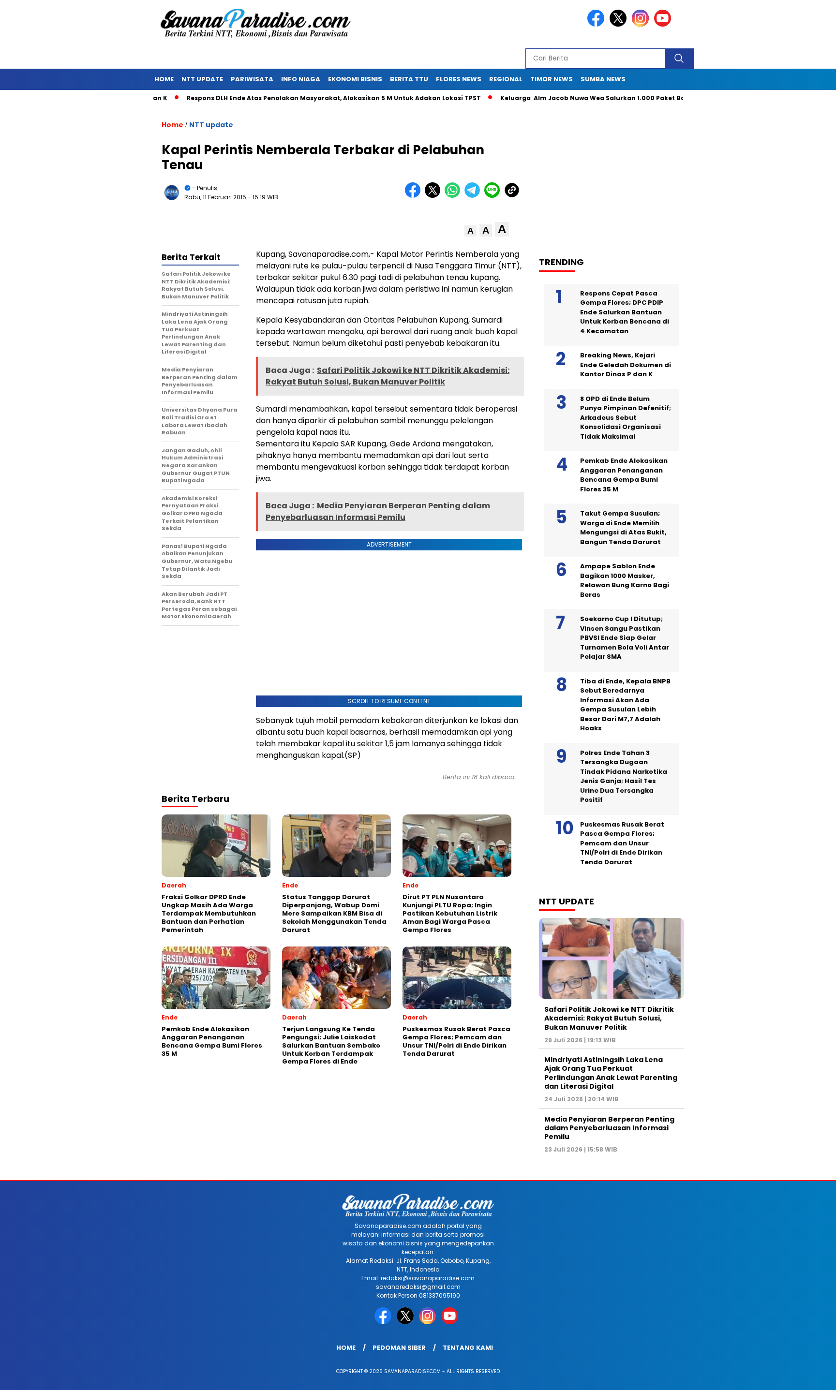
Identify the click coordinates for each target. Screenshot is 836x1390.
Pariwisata (252, 79)
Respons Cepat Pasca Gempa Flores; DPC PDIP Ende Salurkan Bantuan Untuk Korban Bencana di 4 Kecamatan (624, 312)
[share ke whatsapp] (454, 195)
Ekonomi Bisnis (355, 79)
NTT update (202, 79)
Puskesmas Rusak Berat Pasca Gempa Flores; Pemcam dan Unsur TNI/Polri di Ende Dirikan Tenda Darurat (622, 843)
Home (164, 79)
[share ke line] (494, 195)
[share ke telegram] (474, 195)
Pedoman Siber (399, 1347)
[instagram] (642, 24)
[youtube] (664, 24)
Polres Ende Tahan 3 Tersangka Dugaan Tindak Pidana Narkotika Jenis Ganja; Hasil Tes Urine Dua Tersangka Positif (623, 776)
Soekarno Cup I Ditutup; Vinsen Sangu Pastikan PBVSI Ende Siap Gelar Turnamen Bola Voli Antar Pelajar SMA (624, 637)
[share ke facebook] (415, 195)
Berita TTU (409, 79)
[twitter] (620, 24)
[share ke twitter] (435, 195)
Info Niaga (300, 79)
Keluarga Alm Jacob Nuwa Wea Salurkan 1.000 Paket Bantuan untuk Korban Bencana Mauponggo (621, 98)
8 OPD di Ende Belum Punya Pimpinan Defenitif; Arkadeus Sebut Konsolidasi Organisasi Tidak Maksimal (625, 417)
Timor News (551, 79)
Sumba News (603, 79)
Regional (505, 79)
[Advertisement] (616, 174)
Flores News (458, 79)
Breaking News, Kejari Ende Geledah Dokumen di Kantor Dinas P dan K (625, 365)
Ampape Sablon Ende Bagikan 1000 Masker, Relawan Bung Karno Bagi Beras (624, 580)
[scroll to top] (803, 1375)
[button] (470, 231)
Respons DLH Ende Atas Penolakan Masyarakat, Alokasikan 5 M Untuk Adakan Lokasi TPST (292, 98)
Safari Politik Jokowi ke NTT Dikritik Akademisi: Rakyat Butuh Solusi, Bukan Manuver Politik (609, 1018)
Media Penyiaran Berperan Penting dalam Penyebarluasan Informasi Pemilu (609, 1127)
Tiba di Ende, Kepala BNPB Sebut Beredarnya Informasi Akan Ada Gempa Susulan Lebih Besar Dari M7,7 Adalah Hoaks (625, 705)
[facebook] (597, 24)
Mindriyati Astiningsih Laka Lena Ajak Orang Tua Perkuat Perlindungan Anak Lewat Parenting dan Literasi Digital (610, 1073)
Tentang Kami (468, 1347)
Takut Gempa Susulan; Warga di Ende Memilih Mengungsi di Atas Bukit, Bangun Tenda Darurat (623, 528)
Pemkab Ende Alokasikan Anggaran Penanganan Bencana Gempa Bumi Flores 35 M (624, 475)
